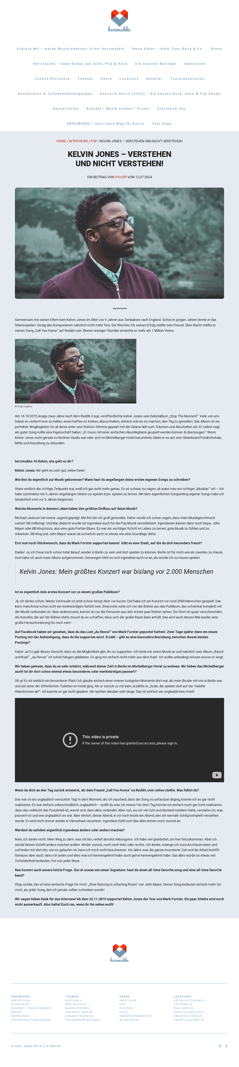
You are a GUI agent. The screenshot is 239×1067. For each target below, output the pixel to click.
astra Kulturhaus (189, 1000)
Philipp (121, 177)
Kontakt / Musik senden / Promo (118, 108)
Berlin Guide (75, 1004)
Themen (85, 79)
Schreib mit (21, 1004)
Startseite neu (171, 108)
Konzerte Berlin (79, 1012)
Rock (124, 1012)
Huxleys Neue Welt (189, 1012)
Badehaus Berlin (188, 1016)
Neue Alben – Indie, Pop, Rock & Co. (168, 49)
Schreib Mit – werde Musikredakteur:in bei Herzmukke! (71, 49)
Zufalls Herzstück (52, 79)
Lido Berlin (183, 1004)
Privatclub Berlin (189, 1020)
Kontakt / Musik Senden (31, 1008)
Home (216, 49)
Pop (94, 141)
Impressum (195, 64)
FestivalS (73, 1000)
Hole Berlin (183, 1008)
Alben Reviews (77, 1008)
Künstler (154, 79)
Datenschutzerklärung (31, 1020)
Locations (129, 79)
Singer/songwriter (136, 1016)
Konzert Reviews (79, 1016)
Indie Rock (128, 1000)
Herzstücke (21, 1000)
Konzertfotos (66, 108)
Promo (16, 1012)
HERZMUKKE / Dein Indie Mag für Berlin (105, 123)
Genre (106, 79)
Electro (126, 1008)
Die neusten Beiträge (156, 64)
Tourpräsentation (187, 79)
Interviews (78, 141)
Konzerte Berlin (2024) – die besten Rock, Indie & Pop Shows (160, 93)
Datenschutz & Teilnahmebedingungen (55, 93)
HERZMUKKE (20, 996)
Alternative (129, 1020)
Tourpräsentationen (82, 1020)
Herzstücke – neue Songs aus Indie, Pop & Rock (80, 64)
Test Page (162, 123)
